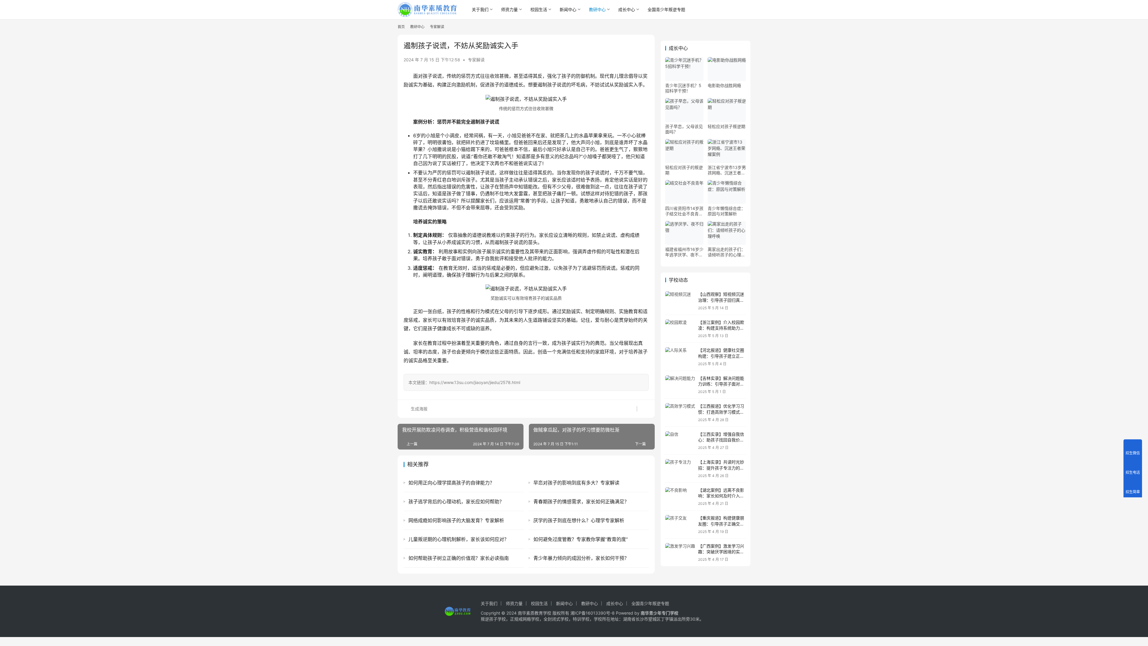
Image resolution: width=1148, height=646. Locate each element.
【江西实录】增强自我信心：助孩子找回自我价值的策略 (721, 440)
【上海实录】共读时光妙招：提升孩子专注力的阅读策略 (721, 467)
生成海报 (419, 408)
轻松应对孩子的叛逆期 (684, 170)
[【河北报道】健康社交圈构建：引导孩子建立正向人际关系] (680, 356)
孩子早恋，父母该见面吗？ (684, 129)
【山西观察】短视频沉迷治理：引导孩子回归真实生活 (721, 300)
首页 (401, 27)
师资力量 (509, 9)
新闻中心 (568, 9)
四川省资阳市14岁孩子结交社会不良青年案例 (684, 211)
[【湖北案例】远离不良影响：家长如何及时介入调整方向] (680, 496)
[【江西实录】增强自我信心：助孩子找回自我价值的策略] (680, 440)
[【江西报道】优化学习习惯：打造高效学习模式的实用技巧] (680, 412)
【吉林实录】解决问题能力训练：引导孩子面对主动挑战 (721, 384)
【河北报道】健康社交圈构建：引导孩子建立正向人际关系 (721, 356)
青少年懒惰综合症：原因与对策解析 (726, 211)
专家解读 (476, 59)
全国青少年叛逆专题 (666, 9)
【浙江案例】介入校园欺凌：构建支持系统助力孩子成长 (721, 328)
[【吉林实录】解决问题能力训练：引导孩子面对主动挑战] (680, 384)
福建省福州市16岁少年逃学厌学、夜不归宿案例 (684, 252)
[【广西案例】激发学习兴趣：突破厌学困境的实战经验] (680, 552)
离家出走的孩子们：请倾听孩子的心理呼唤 (726, 252)
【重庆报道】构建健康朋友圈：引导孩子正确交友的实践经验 (721, 523)
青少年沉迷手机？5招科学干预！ (683, 88)
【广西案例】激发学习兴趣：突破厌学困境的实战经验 (721, 551)
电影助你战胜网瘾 (724, 85)
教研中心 (597, 9)
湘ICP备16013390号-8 (592, 612)
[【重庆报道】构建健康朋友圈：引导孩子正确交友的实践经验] (680, 524)
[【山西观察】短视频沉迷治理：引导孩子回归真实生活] (680, 300)
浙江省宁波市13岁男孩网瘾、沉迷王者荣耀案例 (727, 170)
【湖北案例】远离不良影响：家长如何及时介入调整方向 (721, 495)
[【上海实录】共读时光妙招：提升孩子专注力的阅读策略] (680, 468)
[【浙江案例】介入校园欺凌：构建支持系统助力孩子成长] (680, 328)
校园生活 (538, 9)
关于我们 (480, 9)
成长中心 (626, 9)
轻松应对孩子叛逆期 (726, 126)
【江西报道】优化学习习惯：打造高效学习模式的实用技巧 (721, 411)
